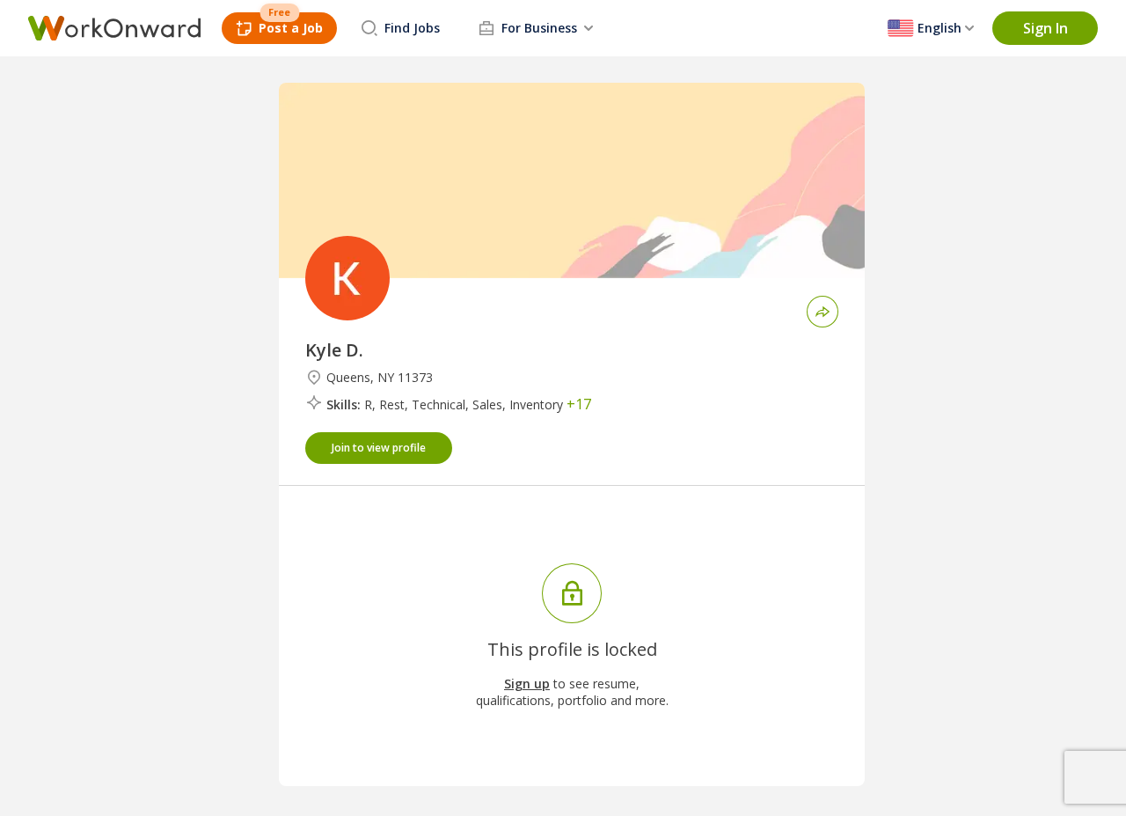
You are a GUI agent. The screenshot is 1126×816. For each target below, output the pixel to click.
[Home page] (114, 28)
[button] (1045, 28)
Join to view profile (379, 447)
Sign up (527, 683)
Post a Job (291, 27)
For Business (539, 27)
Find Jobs (412, 27)
